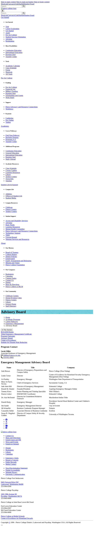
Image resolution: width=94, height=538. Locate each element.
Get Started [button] (5, 17)
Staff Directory (11, 306)
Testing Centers (11, 177)
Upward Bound (11, 237)
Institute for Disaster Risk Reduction (14, 342)
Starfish (21, 4)
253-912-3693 (8, 357)
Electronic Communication (15, 474)
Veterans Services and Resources (17, 239)
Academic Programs (13, 319)
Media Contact (11, 464)
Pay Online (10, 120)
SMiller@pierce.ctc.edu (11, 355)
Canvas (10, 4)
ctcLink (16, 4)
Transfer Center (11, 57)
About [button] (3, 243)
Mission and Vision (12, 263)
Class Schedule (11, 68)
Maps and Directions (13, 438)
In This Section (7, 330)
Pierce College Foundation (15, 265)
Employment (10, 259)
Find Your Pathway (12, 135)
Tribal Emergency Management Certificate (16, 334)
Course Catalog (11, 170)
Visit (7, 27)
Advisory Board (7, 338)
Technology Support (13, 233)
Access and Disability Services (17, 221)
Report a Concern (12, 460)
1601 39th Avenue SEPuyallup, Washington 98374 (11, 495)
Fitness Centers (11, 209)
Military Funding (12, 91)
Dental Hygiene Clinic (14, 298)
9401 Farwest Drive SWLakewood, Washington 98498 (12, 483)
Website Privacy (11, 472)
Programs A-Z (11, 140)
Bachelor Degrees (12, 137)
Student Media (11, 198)
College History (11, 254)
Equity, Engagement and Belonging (18, 261)
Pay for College (11, 35)
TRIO (8, 235)
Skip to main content (8, 2)
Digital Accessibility (13, 470)
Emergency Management (15, 324)
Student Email (29, 4)
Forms (8, 70)
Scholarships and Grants (14, 95)
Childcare (9, 207)
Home (8, 317)
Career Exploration (12, 29)
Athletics (9, 194)
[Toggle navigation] (2, 11)
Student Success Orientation (16, 37)
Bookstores (10, 274)
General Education (12, 153)
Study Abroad (11, 159)
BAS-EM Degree (7, 332)
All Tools (9, 74)
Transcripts (9, 179)
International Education (14, 52)
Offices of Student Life (14, 196)
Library (8, 175)
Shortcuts (4, 4)
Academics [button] (5, 126)
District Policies (11, 257)
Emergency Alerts (12, 458)
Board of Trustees (12, 252)
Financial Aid (10, 89)
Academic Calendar (13, 66)
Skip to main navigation (24, 2)
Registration (10, 41)
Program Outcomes (8, 336)
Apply (8, 33)
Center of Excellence (8, 340)
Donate (8, 448)
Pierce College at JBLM (14, 287)
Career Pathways (12, 322)
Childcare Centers (12, 296)
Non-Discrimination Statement (17, 468)
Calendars (9, 276)
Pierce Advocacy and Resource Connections (22, 107)
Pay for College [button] (6, 78)
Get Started (10, 31)
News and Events (12, 442)
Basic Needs (10, 225)
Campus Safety (11, 278)
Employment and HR (13, 440)
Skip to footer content (42, 2)
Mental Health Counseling (15, 229)
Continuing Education (13, 50)
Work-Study (10, 98)
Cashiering (9, 118)
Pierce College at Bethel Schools (13, 516)
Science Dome (11, 304)
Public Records (11, 462)
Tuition (8, 122)
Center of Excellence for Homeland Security (17, 518)
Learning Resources (13, 173)
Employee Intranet (12, 444)
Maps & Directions (12, 284)
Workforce (9, 109)
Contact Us (10, 280)
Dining (8, 282)
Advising (9, 39)
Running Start (11, 55)
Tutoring (9, 181)
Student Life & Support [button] (9, 185)
